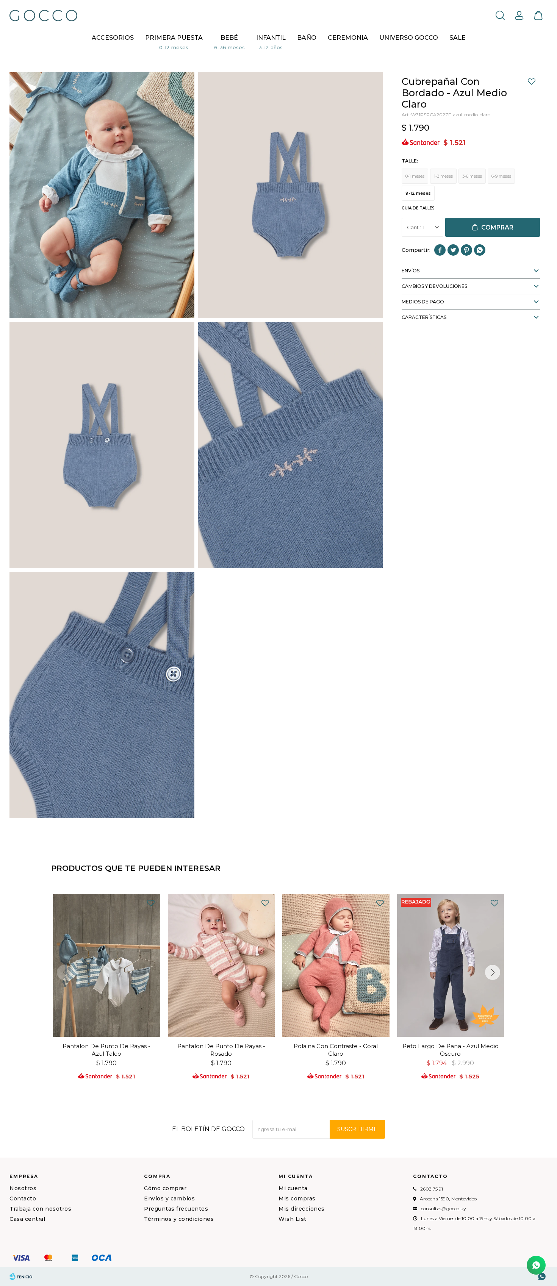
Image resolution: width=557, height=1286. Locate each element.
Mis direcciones (301, 1208)
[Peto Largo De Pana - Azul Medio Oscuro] (450, 965)
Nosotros (22, 1188)
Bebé (229, 37)
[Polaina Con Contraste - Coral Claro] (336, 965)
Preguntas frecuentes (176, 1208)
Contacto (22, 1198)
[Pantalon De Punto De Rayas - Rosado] (221, 965)
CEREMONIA (348, 37)
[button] (500, 15)
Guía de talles (418, 208)
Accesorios (113, 37)
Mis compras (297, 1198)
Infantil (271, 37)
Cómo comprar (165, 1188)
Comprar (497, 227)
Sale (457, 37)
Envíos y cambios (169, 1198)
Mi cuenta (293, 1188)
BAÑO (306, 37)
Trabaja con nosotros (40, 1208)
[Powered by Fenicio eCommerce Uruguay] (20, 1276)
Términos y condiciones (179, 1219)
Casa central (27, 1219)
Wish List (292, 1219)
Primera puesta (174, 37)
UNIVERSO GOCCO (408, 37)
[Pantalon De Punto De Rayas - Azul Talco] (106, 965)
